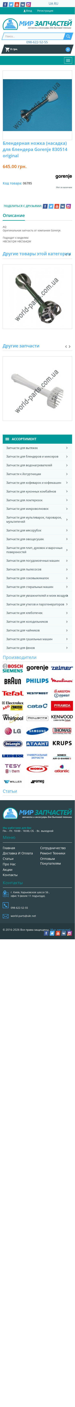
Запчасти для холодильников (27, 622)
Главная (9, 848)
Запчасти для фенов (20, 648)
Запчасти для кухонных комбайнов (31, 491)
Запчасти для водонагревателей (29, 465)
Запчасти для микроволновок (27, 509)
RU (56, 3)
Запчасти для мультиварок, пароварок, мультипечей (34, 519)
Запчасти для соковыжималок (27, 578)
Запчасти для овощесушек (25, 539)
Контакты (10, 875)
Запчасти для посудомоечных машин (32, 561)
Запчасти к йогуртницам (23, 474)
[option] (37, 300)
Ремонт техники (52, 853)
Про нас (9, 864)
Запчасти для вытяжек (22, 448)
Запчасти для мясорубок (23, 530)
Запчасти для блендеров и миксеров (32, 456)
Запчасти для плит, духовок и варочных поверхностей (34, 550)
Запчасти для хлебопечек (24, 613)
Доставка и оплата (18, 853)
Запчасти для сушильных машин (29, 639)
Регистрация (45, 10)
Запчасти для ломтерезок (24, 500)
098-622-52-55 (37, 42)
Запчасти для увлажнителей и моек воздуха (37, 596)
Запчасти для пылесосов (23, 569)
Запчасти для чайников (23, 630)
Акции (7, 869)
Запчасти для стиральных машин (29, 587)
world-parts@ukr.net (23, 916)
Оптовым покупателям (50, 861)
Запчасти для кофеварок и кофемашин (33, 483)
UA (51, 3)
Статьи (8, 858)
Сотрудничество (53, 848)
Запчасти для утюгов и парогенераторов (35, 604)
